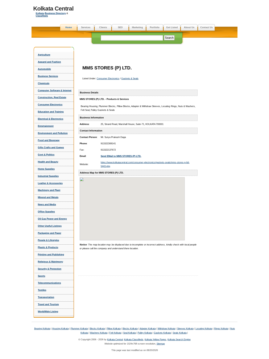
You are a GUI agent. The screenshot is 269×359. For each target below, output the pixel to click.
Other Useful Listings (50, 226)
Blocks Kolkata (97, 328)
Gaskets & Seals (129, 78)
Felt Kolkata (115, 332)
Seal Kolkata (129, 332)
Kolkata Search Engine (179, 339)
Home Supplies (46, 169)
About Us (189, 27)
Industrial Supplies (48, 176)
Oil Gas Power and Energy (52, 218)
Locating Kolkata (203, 328)
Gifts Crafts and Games (51, 147)
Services (85, 27)
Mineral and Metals (48, 197)
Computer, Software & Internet (54, 90)
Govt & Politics (46, 154)
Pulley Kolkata (145, 332)
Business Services (48, 76)
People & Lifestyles (48, 240)
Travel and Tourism (48, 304)
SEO (120, 27)
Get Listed (172, 27)
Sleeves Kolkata (185, 328)
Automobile (44, 69)
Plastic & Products (48, 247)
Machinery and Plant (49, 190)
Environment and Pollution (53, 133)
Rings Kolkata (221, 328)
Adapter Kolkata (148, 328)
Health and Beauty (48, 161)
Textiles (42, 290)
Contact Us (206, 27)
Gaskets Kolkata (162, 332)
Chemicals (43, 83)
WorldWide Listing (48, 311)
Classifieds (42, 16)
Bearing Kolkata (42, 328)
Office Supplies (46, 211)
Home (68, 27)
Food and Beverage (48, 140)
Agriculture (44, 54)
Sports (41, 276)
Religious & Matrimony (50, 261)
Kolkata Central (53, 8)
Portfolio (155, 27)
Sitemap (161, 343)
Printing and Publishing (51, 254)
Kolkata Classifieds (133, 339)
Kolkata (40, 13)
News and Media (47, 204)
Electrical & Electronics (50, 119)
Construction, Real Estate (52, 97)
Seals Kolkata (180, 332)
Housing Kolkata (60, 328)
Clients (103, 27)
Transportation (46, 297)
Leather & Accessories (50, 183)
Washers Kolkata (98, 332)
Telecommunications (49, 283)
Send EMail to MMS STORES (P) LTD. (121, 156)
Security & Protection (49, 269)
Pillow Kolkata (114, 328)
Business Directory (55, 13)
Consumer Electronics (50, 104)
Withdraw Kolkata (166, 328)
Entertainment (46, 126)
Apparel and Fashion (49, 62)
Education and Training (51, 111)
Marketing (137, 27)
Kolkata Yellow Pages (155, 339)
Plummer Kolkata (79, 328)
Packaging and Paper (49, 233)
